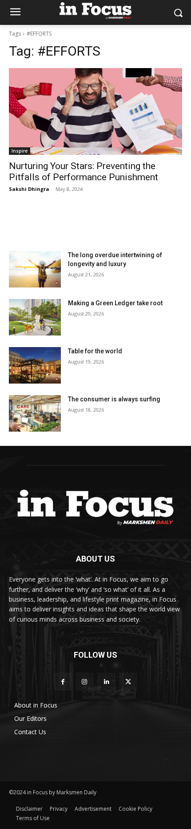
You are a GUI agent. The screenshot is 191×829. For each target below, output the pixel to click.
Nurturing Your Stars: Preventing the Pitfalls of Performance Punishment (83, 171)
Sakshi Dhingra (29, 189)
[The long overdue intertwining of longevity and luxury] (35, 269)
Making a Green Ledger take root (116, 303)
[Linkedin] (106, 681)
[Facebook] (63, 681)
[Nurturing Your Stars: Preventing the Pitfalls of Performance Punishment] (95, 111)
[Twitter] (128, 681)
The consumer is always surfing (114, 399)
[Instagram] (84, 681)
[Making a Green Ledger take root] (35, 317)
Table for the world (95, 351)
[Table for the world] (35, 365)
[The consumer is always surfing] (35, 413)
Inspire (20, 151)
